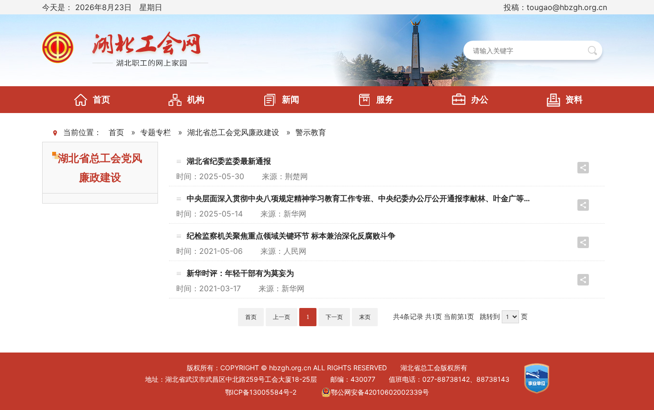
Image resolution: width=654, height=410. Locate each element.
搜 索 (592, 50)
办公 (479, 99)
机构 (195, 99)
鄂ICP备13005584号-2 (260, 392)
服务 (385, 99)
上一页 (281, 317)
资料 (574, 99)
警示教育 (310, 132)
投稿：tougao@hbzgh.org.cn (555, 7)
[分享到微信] (566, 167)
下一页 (334, 317)
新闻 (290, 99)
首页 (101, 99)
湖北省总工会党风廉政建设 (233, 132)
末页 (365, 317)
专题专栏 (155, 132)
